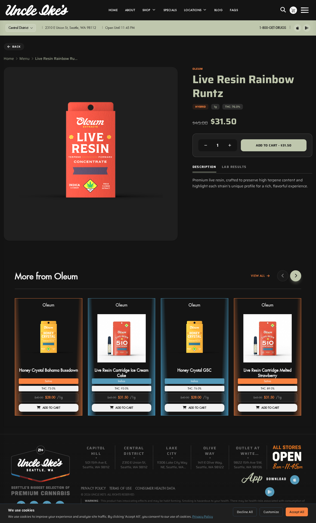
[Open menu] (304, 10)
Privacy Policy (202, 516)
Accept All (296, 511)
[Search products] (283, 10)
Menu (24, 58)
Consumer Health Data (155, 488)
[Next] (295, 275)
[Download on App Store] (297, 28)
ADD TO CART (51, 407)
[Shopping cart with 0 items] (293, 10)
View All (258, 275)
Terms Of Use (120, 488)
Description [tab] (204, 166)
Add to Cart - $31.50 (273, 145)
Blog (218, 10)
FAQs (234, 10)
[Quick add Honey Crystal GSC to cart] (217, 364)
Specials (170, 10)
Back (16, 46)
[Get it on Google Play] (306, 28)
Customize (271, 511)
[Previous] (282, 275)
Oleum (48, 305)
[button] (48, 357)
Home (113, 10)
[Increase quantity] (229, 145)
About (130, 10)
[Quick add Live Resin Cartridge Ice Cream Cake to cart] (144, 364)
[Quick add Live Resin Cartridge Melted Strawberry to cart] (289, 364)
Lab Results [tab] (234, 166)
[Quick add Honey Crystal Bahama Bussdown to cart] (71, 364)
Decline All (245, 511)
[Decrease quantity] (205, 145)
